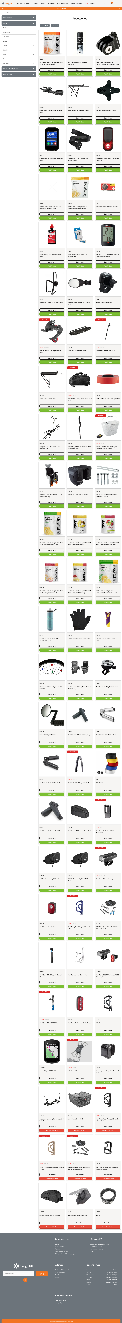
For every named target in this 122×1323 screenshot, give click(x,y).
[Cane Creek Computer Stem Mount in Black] (52, 91)
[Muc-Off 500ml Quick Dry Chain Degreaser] (80, 43)
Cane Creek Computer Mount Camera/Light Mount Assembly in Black (107, 63)
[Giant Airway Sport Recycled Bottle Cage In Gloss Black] (108, 1099)
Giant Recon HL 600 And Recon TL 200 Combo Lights (107, 976)
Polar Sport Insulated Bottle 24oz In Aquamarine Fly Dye (50, 639)
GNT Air (98, 1023)
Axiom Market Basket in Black (76, 1119)
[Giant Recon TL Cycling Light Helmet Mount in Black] (108, 811)
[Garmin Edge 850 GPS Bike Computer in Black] (52, 139)
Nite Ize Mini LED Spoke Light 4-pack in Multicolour (50, 688)
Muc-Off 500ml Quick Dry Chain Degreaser (77, 63)
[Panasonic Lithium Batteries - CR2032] (108, 187)
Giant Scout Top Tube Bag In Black (49, 1215)
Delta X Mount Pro (73, 1071)
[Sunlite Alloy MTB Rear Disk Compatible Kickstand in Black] (80, 427)
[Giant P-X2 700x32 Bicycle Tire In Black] (80, 763)
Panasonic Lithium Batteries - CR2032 (107, 206)
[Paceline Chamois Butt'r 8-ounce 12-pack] (108, 619)
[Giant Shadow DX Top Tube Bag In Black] (80, 811)
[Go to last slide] (3, 8)
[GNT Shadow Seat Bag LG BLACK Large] (52, 859)
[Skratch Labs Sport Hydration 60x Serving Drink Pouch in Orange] (80, 187)
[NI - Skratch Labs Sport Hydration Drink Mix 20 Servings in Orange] (52, 43)
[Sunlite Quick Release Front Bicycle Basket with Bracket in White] (108, 427)
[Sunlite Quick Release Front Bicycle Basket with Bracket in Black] (52, 187)
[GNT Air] (108, 1003)
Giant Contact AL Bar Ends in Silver (106, 735)
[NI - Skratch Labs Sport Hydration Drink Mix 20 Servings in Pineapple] (80, 523)
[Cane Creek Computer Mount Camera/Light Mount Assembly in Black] (108, 43)
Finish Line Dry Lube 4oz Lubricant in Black (50, 255)
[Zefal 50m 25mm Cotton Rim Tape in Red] (108, 379)
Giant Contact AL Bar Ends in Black (49, 783)
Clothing (43, 3)
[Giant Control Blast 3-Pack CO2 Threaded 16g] (80, 235)
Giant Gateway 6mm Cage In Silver (78, 975)
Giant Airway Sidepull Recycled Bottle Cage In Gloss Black (107, 1168)
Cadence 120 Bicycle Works (63, 1270)
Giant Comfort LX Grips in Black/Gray (50, 831)
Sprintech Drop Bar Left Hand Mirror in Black (79, 303)
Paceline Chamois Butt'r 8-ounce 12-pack (107, 639)
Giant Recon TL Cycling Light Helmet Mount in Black (106, 832)
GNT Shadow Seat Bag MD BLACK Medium (78, 880)
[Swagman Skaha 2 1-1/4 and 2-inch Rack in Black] (52, 1099)
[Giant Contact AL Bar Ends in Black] (52, 763)
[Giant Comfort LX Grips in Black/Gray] (52, 811)
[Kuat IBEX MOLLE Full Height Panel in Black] (52, 331)
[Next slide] (118, 8)
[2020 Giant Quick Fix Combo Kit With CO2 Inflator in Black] (108, 907)
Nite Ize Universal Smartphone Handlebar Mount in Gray (80, 688)
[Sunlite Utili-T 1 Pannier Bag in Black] (80, 475)
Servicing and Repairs (96, 1249)
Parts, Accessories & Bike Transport (69, 3)
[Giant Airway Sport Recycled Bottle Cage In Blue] (80, 907)
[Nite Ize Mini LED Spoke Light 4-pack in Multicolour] (52, 667)
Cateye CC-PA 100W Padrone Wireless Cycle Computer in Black (107, 255)
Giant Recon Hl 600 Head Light (105, 879)
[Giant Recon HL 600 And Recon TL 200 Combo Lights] (108, 955)
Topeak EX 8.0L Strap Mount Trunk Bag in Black (80, 399)
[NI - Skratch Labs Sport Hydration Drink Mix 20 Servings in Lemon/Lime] (52, 523)
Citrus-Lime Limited (68, 1321)
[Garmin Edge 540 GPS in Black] (52, 1051)
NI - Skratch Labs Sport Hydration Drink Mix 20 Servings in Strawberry (79, 591)
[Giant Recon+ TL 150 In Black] (52, 907)
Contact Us (58, 1303)
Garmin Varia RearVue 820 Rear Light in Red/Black (107, 159)
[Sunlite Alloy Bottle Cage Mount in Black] (52, 283)
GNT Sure (98, 1215)
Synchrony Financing (96, 1246)
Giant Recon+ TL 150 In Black (47, 927)
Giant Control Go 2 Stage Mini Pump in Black (50, 976)
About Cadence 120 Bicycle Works (100, 1244)
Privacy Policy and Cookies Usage (65, 1254)
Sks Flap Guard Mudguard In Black (106, 110)
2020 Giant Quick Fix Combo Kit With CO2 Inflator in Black (107, 928)
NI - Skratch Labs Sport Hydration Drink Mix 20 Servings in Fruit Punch (51, 591)
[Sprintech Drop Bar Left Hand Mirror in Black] (80, 283)
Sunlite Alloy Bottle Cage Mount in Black (51, 302)
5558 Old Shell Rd (60, 1272)
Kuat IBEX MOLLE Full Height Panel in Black (50, 351)
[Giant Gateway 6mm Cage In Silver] (80, 955)
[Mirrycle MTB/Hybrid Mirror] (52, 715)
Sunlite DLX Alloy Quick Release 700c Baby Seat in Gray (50, 495)
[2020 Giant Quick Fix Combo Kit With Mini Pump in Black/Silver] (80, 1147)
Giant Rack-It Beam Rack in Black (77, 350)
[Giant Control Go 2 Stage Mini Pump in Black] (52, 955)
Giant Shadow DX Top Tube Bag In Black (79, 831)
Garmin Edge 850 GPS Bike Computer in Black (51, 159)
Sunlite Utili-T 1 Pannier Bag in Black (78, 494)
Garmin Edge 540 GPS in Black (48, 1071)
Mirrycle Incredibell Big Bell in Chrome (107, 687)
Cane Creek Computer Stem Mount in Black (50, 111)
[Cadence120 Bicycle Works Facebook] (25, 1280)
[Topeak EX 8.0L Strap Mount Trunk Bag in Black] (80, 379)
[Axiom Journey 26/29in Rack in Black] (80, 91)
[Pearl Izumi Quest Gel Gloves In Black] (80, 619)
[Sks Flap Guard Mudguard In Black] (108, 91)
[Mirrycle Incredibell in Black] (108, 283)
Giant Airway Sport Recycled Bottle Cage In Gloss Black (108, 1120)
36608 (57, 1277)
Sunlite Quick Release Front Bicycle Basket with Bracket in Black (50, 207)
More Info (93, 3)
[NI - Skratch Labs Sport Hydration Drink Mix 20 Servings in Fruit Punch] (52, 571)
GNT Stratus (99, 783)
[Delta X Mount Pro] (80, 1051)
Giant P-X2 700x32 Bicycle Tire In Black (79, 783)
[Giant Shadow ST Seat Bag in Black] (80, 1196)
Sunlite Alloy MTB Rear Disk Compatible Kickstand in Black (79, 447)
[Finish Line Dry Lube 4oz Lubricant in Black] (52, 235)
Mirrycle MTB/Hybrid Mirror (47, 735)
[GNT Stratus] (108, 763)
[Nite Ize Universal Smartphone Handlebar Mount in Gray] (80, 667)
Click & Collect (59, 1246)
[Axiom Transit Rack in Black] (52, 379)
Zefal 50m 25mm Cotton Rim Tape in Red (108, 398)
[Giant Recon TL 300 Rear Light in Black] (80, 1003)
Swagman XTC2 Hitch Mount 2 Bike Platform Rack (49, 447)
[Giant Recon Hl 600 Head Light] (108, 859)
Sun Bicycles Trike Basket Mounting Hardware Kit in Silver (106, 495)
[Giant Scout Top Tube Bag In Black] (52, 1196)
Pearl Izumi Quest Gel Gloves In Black (78, 638)
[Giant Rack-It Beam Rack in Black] (80, 331)
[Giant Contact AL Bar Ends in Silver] (108, 715)
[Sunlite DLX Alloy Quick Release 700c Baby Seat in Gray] (52, 475)
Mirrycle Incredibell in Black (104, 302)
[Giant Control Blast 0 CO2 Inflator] (52, 1003)
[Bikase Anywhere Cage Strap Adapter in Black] (108, 1051)
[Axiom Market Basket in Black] (80, 1099)
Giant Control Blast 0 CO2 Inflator (49, 1023)
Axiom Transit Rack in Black (47, 398)
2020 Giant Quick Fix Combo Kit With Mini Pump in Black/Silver (79, 1168)
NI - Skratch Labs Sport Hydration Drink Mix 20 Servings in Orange (51, 63)
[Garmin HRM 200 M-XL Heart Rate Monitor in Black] (80, 139)
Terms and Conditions (61, 1251)
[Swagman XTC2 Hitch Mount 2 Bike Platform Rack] (52, 427)
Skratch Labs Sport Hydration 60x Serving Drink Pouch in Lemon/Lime (106, 591)
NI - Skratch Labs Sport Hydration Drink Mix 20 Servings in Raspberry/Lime (107, 544)
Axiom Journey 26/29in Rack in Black (78, 110)
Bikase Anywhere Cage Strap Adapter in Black (107, 1072)
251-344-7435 (60, 1300)
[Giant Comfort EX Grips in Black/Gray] (80, 715)
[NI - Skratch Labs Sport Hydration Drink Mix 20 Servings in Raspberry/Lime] (108, 523)
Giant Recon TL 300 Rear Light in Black (79, 1023)
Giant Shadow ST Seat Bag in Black (78, 1215)
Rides (92, 1251)
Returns (57, 1249)
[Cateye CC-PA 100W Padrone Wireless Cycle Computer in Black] (108, 235)
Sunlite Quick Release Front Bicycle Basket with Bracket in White (106, 447)
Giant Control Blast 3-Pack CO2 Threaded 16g (77, 255)
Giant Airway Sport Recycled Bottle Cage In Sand (51, 1168)
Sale (86, 3)
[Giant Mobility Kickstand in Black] (108, 331)
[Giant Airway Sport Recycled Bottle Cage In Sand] (52, 1147)
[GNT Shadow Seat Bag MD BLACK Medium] (80, 859)
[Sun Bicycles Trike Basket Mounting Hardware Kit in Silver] (108, 475)
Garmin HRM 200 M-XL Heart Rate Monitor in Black (78, 159)
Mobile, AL (58, 1274)
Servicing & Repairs (24, 3)
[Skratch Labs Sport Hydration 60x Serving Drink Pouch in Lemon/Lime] (108, 571)
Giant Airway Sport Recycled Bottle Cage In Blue (80, 928)
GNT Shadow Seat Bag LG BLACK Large (51, 879)
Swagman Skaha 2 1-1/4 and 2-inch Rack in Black (51, 1120)
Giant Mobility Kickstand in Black (105, 350)
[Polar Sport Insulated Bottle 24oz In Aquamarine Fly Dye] (52, 619)
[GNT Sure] (108, 1196)
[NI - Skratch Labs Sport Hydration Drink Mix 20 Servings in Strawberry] (80, 571)
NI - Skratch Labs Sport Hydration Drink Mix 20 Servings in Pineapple (79, 544)
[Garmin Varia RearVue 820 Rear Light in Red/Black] (108, 139)
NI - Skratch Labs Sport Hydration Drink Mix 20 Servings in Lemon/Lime (51, 544)
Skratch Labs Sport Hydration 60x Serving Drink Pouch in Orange (78, 207)
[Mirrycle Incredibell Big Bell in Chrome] (108, 667)
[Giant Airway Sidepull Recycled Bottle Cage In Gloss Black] (108, 1147)
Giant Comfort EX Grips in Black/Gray (79, 735)
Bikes (36, 3)
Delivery (57, 1244)
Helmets (51, 3)
